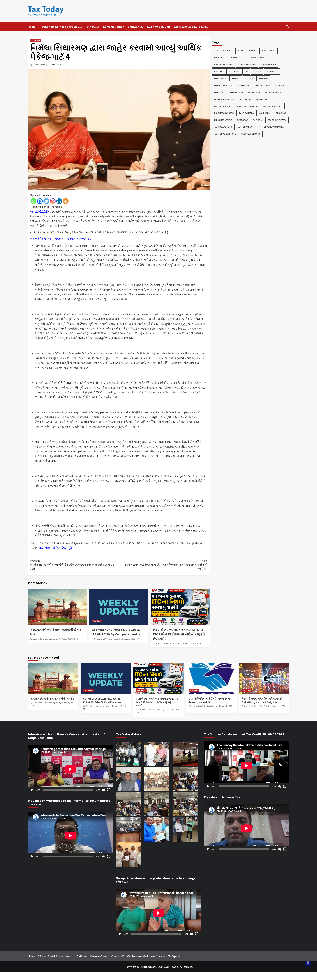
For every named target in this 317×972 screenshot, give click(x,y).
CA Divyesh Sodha (236, 58)
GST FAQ (236, 78)
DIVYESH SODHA (268, 64)
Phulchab (281, 113)
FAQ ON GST (234, 71)
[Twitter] (46, 201)
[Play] (32, 790)
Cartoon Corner (113, 27)
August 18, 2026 (67, 639)
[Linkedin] (59, 201)
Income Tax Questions (247, 106)
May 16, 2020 (55, 64)
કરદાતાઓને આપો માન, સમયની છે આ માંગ (52, 698)
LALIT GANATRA (246, 113)
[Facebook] (40, 201)
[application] (70, 769)
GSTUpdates (254, 92)
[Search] (287, 26)
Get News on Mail (158, 27)
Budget (218, 58)
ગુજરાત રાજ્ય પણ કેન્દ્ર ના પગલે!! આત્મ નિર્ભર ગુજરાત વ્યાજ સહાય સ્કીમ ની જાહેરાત (165, 565)
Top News (35, 41)
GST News (249, 78)
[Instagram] (53, 201)
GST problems (244, 85)
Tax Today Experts (277, 120)
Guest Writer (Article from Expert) (45, 639)
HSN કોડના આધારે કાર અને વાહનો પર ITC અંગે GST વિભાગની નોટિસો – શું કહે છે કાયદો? (179, 634)
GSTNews (263, 78)
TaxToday (257, 120)
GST (246, 71)
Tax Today (46, 9)
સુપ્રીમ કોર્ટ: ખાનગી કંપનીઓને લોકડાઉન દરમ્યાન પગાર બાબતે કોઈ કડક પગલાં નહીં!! (72, 565)
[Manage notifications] (308, 963)
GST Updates (236, 92)
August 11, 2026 (226, 706)
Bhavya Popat (39, 64)
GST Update (281, 85)
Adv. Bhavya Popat (223, 51)
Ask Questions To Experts (191, 27)
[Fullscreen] (109, 790)
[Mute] (103, 790)
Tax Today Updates (250, 134)
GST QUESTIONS (262, 85)
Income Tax (245, 99)
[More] (66, 201)
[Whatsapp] (33, 201)
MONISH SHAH (265, 113)
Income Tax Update (272, 106)
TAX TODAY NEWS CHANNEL (271, 127)
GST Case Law (221, 78)
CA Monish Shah (257, 58)
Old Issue (93, 27)
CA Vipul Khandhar (223, 64)
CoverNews (169, 966)
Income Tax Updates (224, 113)
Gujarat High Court (224, 99)
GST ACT (257, 71)
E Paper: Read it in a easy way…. (61, 27)
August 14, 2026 (190, 643)
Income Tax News (222, 106)
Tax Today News (245, 127)
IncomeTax (261, 99)
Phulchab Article (223, 120)
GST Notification (223, 85)
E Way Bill (219, 71)
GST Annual (272, 71)
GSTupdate (220, 92)
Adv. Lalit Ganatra (247, 51)
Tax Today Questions (225, 134)
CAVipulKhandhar (247, 64)
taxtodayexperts (223, 127)
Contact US (135, 27)
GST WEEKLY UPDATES (275, 92)
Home (31, 27)
